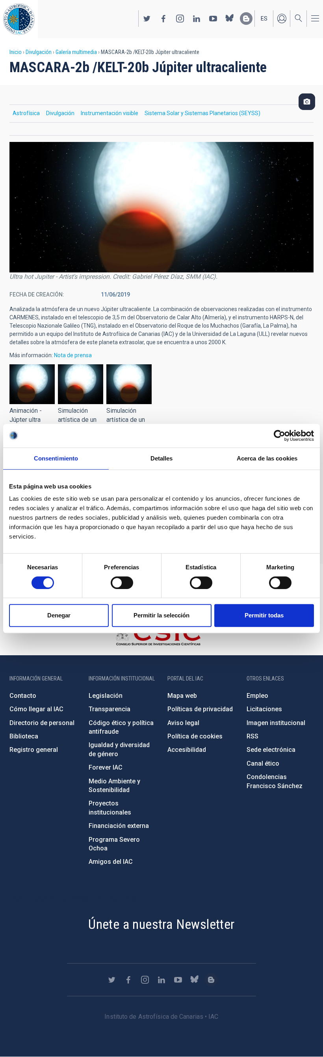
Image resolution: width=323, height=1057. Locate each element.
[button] (32, 384)
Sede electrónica (271, 749)
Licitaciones (264, 709)
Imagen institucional (276, 723)
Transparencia (109, 709)
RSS (252, 736)
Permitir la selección (161, 615)
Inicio (15, 52)
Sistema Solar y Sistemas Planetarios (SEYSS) (202, 113)
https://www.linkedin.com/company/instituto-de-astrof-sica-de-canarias (196, 18)
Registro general (33, 749)
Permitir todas (264, 615)
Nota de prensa (73, 355)
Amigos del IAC (111, 861)
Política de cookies (195, 736)
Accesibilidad (186, 749)
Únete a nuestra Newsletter (161, 924)
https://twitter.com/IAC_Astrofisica (147, 18)
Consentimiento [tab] (56, 458)
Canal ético (263, 763)
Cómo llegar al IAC (36, 709)
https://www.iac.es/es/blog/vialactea (246, 18)
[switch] (122, 582)
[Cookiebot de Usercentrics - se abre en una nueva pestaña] (279, 436)
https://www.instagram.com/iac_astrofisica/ (180, 18)
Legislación (106, 695)
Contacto (22, 695)
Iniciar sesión (281, 18)
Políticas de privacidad (200, 709)
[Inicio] (19, 19)
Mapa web (182, 695)
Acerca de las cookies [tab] (267, 458)
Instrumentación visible (109, 113)
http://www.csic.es (158, 635)
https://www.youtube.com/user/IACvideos (213, 18)
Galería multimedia (76, 52)
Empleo (257, 695)
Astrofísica (26, 113)
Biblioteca (23, 736)
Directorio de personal (41, 723)
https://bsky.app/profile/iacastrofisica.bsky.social (229, 18)
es (264, 18)
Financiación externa (119, 826)
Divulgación (39, 52)
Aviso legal (183, 723)
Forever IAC (106, 767)
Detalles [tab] (161, 458)
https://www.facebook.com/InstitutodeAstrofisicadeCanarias (163, 18)
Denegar (59, 615)
